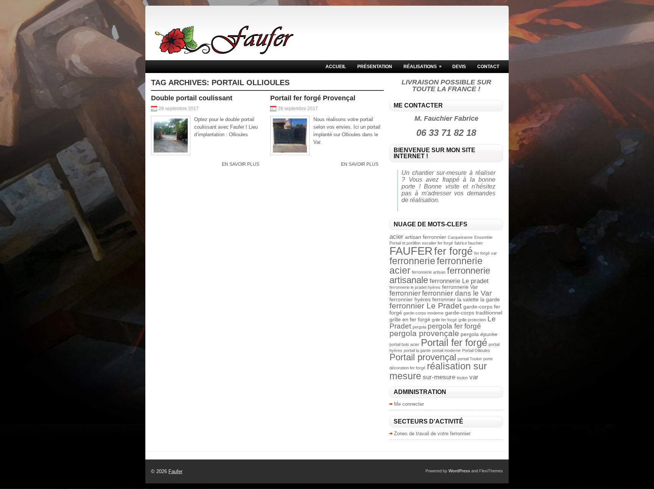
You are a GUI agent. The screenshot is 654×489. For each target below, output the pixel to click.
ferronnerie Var (460, 287)
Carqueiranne (460, 237)
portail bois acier (404, 344)
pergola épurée (479, 334)
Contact (488, 66)
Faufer (175, 471)
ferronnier (404, 293)
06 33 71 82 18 (446, 133)
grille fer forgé (444, 320)
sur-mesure (439, 377)
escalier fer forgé (437, 243)
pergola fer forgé (454, 326)
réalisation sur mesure (438, 371)
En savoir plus (240, 164)
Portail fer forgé (454, 342)
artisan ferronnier (425, 237)
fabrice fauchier (469, 243)
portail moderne (446, 350)
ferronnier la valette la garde (466, 299)
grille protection (472, 320)
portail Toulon (470, 359)
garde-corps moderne (423, 313)
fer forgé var (485, 253)
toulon (462, 377)
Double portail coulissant (191, 98)
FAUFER (411, 250)
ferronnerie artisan (428, 272)
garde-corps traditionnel (473, 313)
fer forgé (453, 251)
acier (396, 236)
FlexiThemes (491, 471)
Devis (459, 66)
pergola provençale (424, 333)
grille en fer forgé (409, 319)
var (473, 377)
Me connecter (409, 404)
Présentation (374, 66)
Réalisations (422, 66)
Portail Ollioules (476, 350)
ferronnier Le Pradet (425, 305)
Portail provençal (422, 357)
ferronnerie (412, 260)
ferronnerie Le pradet (459, 281)
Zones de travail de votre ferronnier (432, 433)
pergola (419, 327)
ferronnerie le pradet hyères (415, 287)
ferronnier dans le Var (457, 293)
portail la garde (417, 350)
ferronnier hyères (410, 299)
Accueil (335, 66)
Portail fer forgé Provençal (312, 98)
